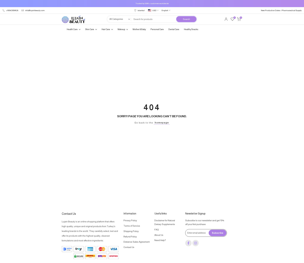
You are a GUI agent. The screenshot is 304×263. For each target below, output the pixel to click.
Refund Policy (130, 236)
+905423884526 (12, 10)
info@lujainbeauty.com (35, 10)
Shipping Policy (131, 231)
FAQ (156, 229)
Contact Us (129, 247)
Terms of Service (132, 226)
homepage (162, 122)
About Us (158, 235)
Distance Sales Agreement (137, 242)
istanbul (141, 10)
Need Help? (160, 240)
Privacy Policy (130, 220)
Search (186, 19)
